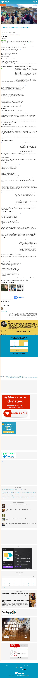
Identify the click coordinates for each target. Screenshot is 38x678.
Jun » (4, 587)
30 (28, 585)
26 (9, 585)
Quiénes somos (8, 665)
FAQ (12, 665)
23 (28, 583)
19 (9, 583)
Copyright (16, 667)
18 (4, 583)
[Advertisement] (19, 368)
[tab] (14, 645)
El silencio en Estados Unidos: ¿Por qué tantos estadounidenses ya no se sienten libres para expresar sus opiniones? (19, 492)
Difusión (25, 665)
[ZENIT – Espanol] (10, 2)
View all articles (4, 311)
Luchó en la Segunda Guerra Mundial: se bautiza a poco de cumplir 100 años (13, 489)
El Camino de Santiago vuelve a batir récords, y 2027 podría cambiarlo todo (17, 518)
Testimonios (3, 5)
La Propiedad (16, 665)
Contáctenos (21, 667)
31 (33, 585)
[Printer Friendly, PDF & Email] (3, 40)
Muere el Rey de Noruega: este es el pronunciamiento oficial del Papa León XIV (15, 593)
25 (4, 585)
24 (33, 583)
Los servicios (21, 665)
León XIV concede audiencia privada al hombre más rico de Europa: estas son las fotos (18, 509)
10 (33, 580)
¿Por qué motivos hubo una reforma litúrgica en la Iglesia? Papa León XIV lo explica (18, 504)
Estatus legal (29, 665)
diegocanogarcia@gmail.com (25, 279)
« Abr (2, 587)
